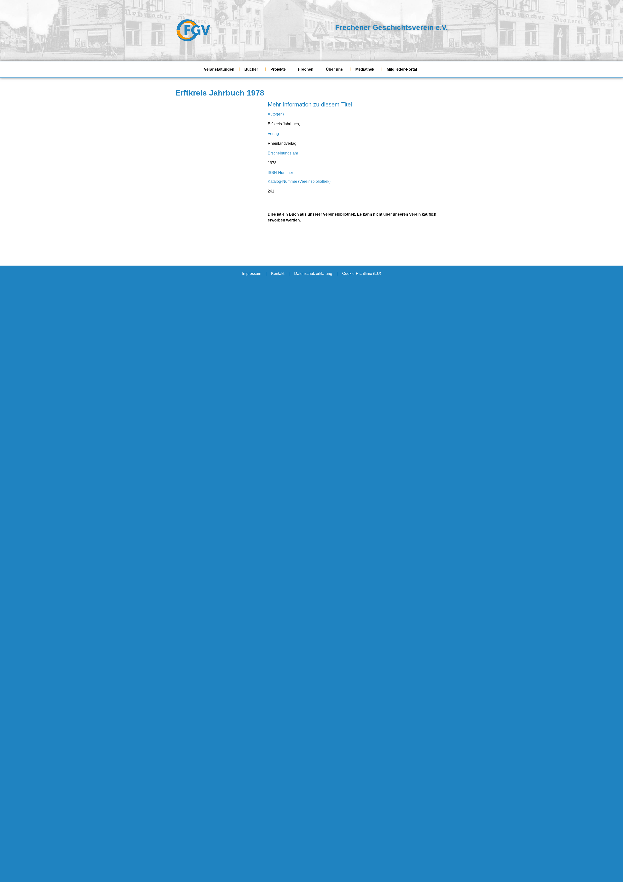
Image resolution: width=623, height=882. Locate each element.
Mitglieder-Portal (402, 69)
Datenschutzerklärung (313, 273)
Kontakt (277, 273)
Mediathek (364, 69)
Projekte (278, 69)
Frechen (305, 69)
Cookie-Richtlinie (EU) (361, 273)
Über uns (334, 69)
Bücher (251, 69)
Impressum (251, 273)
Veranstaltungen (219, 69)
